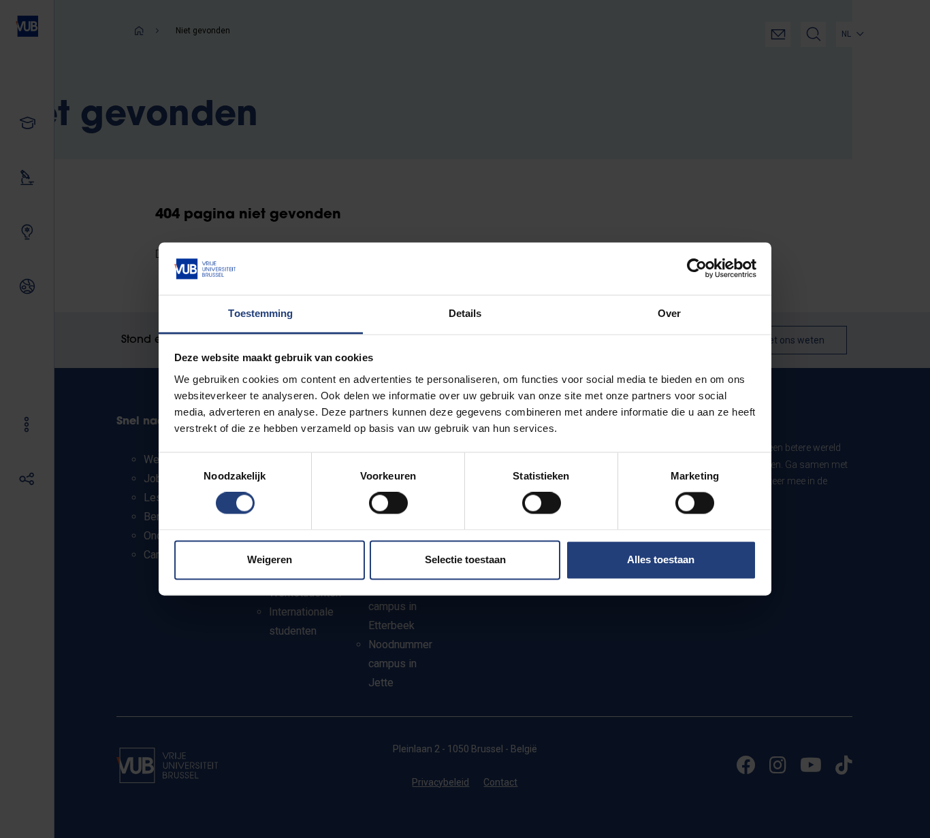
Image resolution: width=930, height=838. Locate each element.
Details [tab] (465, 313)
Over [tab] (669, 313)
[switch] (388, 503)
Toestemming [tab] (260, 313)
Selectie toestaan (465, 559)
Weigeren (269, 559)
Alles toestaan (660, 559)
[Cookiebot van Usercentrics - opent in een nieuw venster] (696, 268)
